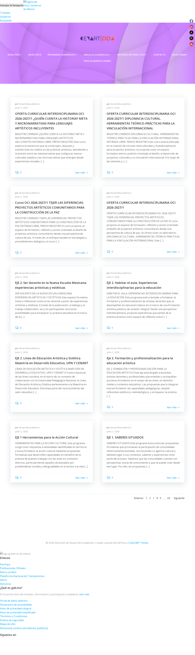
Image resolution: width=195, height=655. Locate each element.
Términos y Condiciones (13, 616)
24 (168, 498)
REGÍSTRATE (34, 54)
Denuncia (5, 584)
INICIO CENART (179, 54)
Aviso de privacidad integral (15, 608)
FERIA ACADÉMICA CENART (97, 60)
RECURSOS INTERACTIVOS (131, 54)
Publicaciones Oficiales (13, 568)
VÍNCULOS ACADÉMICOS (96, 54)
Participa (5, 564)
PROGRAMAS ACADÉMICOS (61, 54)
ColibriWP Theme (138, 542)
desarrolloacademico (29, 103)
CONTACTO (159, 54)
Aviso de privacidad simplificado (18, 612)
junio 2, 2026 (21, 352)
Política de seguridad (12, 620)
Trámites (5, 12)
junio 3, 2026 (21, 107)
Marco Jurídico (8, 572)
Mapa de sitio (7, 624)
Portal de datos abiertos (14, 600)
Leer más (84, 594)
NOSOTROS (14, 54)
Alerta (3, 580)
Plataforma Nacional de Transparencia (22, 576)
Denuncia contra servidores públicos (24, 628)
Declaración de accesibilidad (16, 604)
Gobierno (5, 16)
